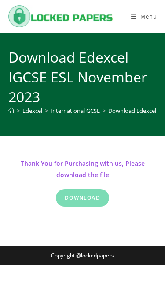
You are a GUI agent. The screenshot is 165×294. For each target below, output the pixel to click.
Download (82, 197)
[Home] (11, 111)
